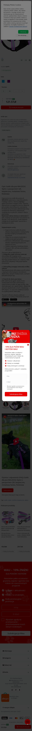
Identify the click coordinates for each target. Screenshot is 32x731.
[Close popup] (28, 344)
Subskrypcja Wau (16, 394)
